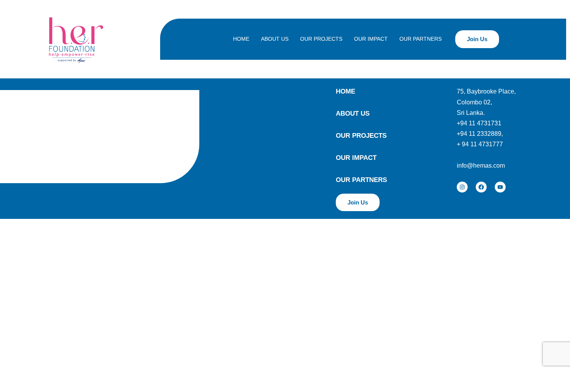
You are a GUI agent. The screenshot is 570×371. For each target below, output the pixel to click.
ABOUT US (274, 39)
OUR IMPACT (371, 39)
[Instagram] (462, 187)
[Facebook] (481, 187)
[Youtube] (500, 187)
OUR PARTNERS (420, 39)
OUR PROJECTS (321, 39)
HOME (241, 39)
